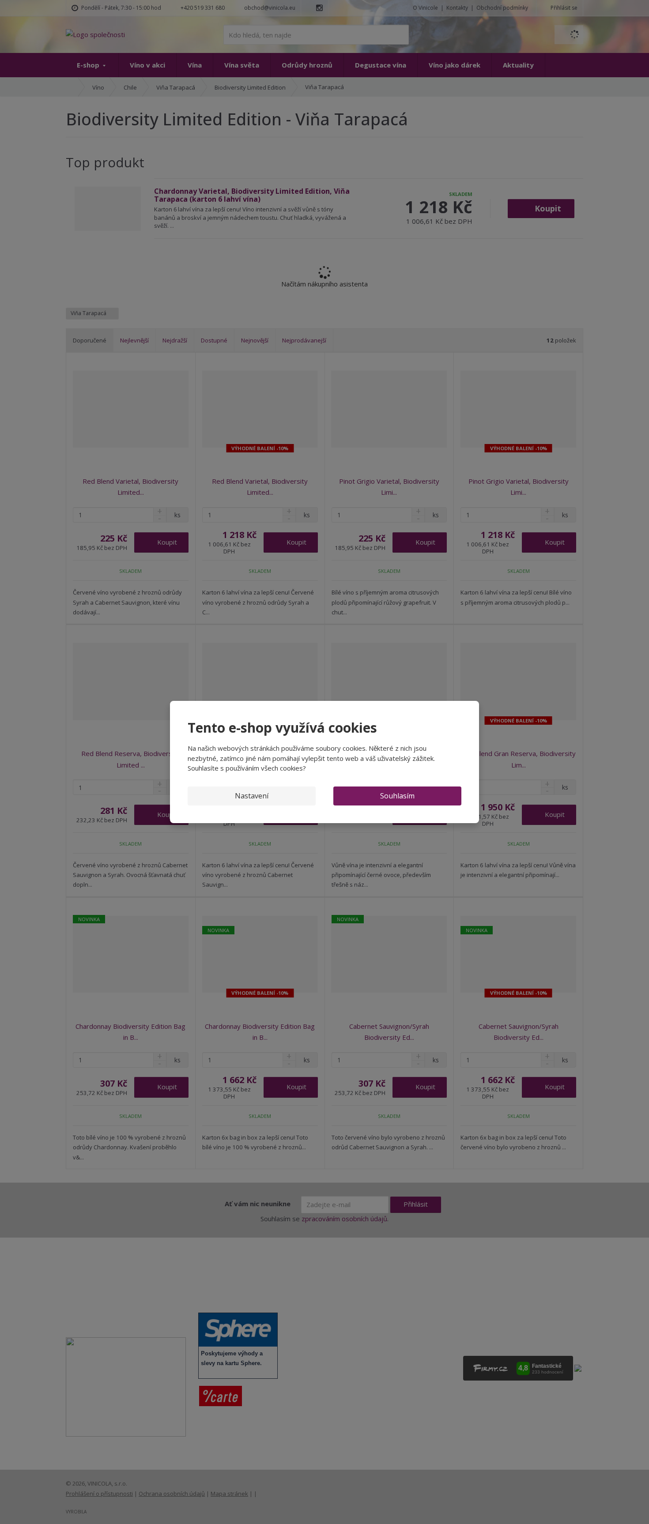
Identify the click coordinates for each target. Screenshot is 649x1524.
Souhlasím (397, 796)
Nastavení (251, 796)
